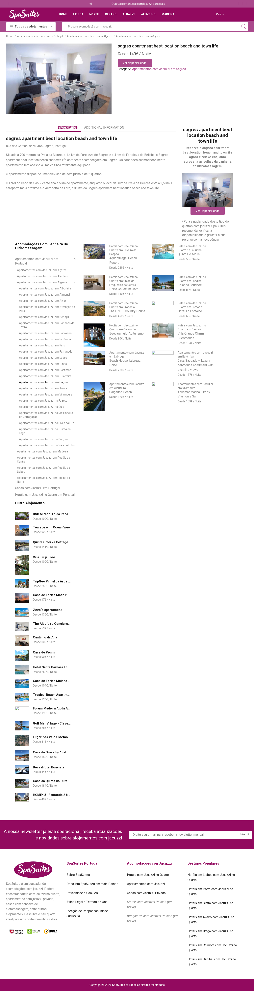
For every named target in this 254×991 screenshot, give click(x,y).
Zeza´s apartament (47, 610)
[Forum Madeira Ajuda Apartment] (22, 711)
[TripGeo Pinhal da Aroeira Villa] (22, 583)
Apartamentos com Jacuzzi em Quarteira (45, 376)
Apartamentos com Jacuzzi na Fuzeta (43, 400)
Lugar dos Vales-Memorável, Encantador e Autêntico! (52, 737)
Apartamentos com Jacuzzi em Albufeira (45, 288)
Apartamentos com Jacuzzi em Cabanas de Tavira (46, 325)
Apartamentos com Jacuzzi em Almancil (44, 294)
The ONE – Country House (127, 311)
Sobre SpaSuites (78, 875)
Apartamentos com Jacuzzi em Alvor (42, 300)
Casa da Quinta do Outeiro (52, 781)
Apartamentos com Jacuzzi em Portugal (40, 36)
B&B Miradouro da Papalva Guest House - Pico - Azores (52, 514)
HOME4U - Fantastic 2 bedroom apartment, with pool (52, 795)
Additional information (104, 127)
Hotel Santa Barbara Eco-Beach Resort (52, 667)
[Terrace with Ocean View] (22, 530)
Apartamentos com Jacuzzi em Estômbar (45, 339)
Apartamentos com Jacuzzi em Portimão (45, 370)
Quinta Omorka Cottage (50, 542)
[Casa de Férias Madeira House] (22, 598)
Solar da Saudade (190, 285)
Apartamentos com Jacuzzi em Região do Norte (43, 479)
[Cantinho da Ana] (22, 640)
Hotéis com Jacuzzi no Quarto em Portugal (45, 495)
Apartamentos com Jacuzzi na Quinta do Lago (45, 431)
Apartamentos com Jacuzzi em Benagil (44, 317)
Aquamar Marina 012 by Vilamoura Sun (194, 394)
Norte (94, 14)
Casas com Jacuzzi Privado (146, 893)
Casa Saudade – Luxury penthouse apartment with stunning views (196, 365)
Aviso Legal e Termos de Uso (87, 902)
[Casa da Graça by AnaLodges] (22, 755)
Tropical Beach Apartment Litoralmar (52, 695)
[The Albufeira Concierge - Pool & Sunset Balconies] (22, 626)
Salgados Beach (120, 392)
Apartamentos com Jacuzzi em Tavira (43, 388)
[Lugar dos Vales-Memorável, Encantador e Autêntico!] (22, 740)
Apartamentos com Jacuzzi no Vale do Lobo (47, 445)
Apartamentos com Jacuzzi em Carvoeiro (45, 333)
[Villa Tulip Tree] (22, 565)
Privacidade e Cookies (82, 893)
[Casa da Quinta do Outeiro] (22, 783)
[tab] (68, 128)
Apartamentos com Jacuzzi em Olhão (43, 363)
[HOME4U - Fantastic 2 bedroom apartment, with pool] (22, 797)
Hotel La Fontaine (190, 311)
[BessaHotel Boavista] (22, 770)
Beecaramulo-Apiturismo (126, 333)
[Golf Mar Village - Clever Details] (22, 726)
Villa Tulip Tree (44, 557)
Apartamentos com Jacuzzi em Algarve (89, 36)
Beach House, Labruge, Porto (125, 363)
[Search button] (244, 26)
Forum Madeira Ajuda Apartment (52, 708)
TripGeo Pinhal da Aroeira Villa (52, 581)
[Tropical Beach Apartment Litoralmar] (22, 697)
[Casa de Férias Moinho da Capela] (22, 683)
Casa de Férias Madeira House (52, 595)
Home (63, 14)
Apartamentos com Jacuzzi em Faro (42, 345)
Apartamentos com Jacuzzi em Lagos (43, 357)
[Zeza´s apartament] (22, 612)
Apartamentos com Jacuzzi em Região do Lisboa (43, 469)
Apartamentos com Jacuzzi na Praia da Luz (46, 423)
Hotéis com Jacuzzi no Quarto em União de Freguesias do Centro (123, 280)
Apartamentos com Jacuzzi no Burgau (43, 439)
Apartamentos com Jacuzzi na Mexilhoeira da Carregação (46, 414)
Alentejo (148, 14)
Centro (111, 14)
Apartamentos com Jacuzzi (146, 884)
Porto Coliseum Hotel (124, 289)
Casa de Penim (44, 652)
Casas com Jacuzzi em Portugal (37, 488)
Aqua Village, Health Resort (123, 260)
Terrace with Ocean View (51, 527)
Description (68, 127)
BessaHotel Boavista (48, 767)
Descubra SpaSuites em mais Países (92, 884)
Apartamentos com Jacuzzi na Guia (41, 406)
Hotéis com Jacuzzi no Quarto (148, 875)
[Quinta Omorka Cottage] (22, 545)
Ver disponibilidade (134, 62)
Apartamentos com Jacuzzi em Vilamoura (45, 394)
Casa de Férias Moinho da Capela (52, 681)
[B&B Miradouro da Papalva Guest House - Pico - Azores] (22, 516)
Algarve (128, 14)
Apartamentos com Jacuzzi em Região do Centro (43, 459)
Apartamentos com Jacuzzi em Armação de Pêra (47, 308)
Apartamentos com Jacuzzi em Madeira (42, 451)
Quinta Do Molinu (189, 254)
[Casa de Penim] (22, 655)
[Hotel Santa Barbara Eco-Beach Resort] (22, 669)
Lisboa (78, 14)
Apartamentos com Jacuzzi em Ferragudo (45, 351)
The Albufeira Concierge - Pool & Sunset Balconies (52, 624)
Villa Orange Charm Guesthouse (191, 336)
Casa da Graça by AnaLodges (52, 752)
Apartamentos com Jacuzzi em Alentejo (42, 276)
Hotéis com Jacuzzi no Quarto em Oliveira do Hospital (123, 250)
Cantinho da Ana (45, 637)
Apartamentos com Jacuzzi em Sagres (138, 36)
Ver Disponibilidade (207, 210)
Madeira (168, 14)
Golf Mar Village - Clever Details (52, 723)
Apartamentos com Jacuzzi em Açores (41, 270)
